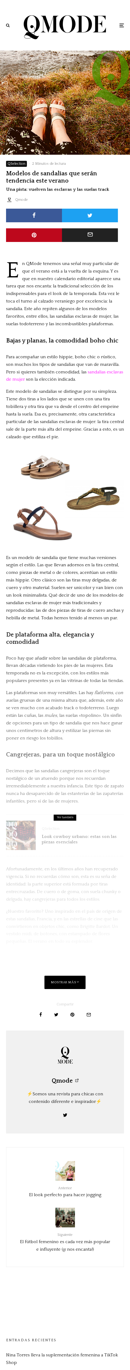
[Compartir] (34, 215)
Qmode (21, 200)
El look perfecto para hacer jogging (65, 1191)
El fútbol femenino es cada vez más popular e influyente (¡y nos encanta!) (65, 1242)
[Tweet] (90, 215)
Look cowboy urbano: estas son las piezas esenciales (79, 839)
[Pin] (34, 235)
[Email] (90, 235)
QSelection (16, 164)
